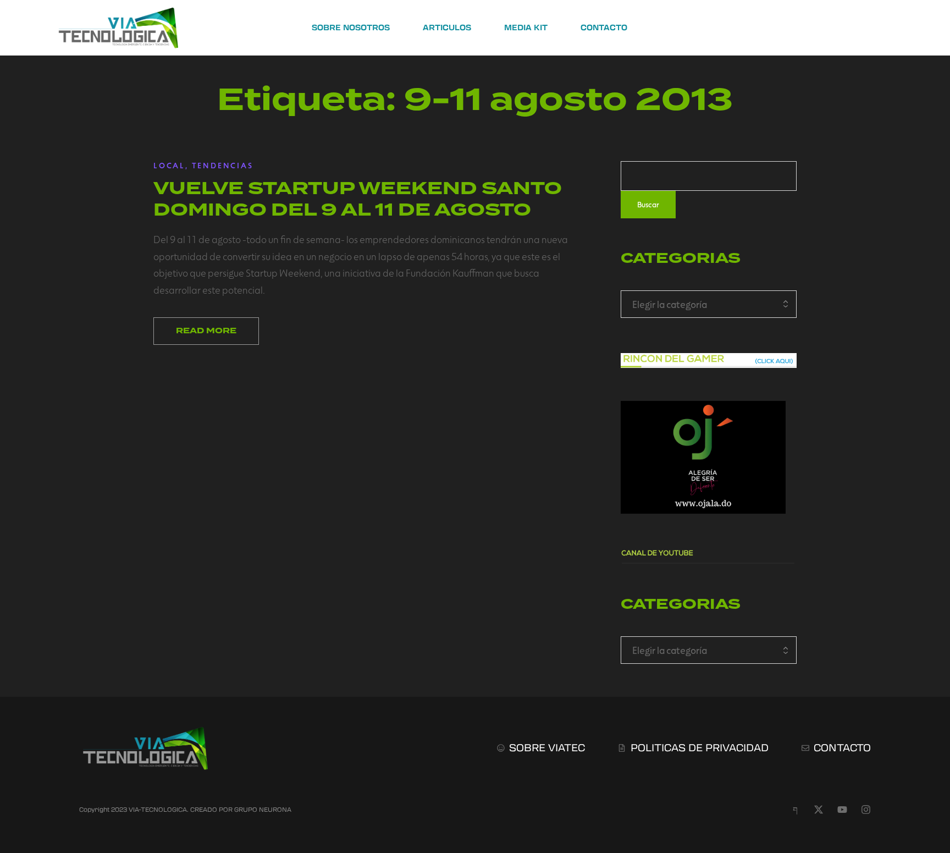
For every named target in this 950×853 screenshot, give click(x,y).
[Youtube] (842, 810)
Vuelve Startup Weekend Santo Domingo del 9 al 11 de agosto (357, 198)
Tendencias (222, 165)
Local (169, 165)
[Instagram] (866, 810)
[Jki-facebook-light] (795, 810)
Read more (206, 331)
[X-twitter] (819, 810)
